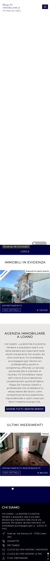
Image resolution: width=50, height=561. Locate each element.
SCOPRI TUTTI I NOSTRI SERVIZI (25, 409)
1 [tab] (34, 243)
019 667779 (13, 541)
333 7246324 (13, 545)
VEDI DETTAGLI (11, 310)
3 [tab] (44, 243)
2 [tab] (39, 243)
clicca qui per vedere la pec (24, 554)
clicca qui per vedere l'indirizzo (27, 549)
